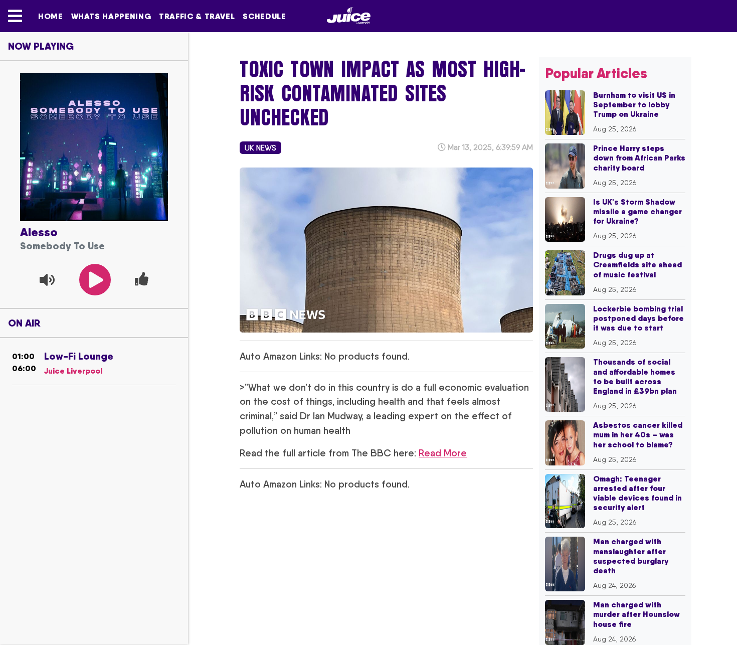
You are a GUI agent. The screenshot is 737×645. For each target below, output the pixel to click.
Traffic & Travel (197, 16)
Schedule (264, 16)
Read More (443, 453)
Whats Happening (111, 16)
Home (50, 16)
